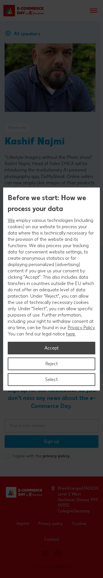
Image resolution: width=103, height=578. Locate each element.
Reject (51, 363)
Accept (51, 348)
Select (51, 379)
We (11, 220)
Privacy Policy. (81, 327)
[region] (51, 289)
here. (71, 334)
